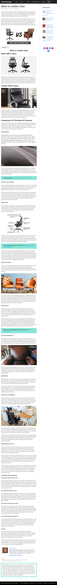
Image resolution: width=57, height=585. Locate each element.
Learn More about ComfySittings (15, 555)
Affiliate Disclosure (52, 583)
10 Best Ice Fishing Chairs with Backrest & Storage (11, 561)
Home (17, 1)
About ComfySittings (24, 583)
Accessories (43, 1)
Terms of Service (39, 583)
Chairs (21, 1)
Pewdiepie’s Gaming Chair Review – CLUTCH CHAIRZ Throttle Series (15, 559)
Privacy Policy (32, 583)
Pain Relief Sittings (35, 1)
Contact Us (45, 583)
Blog (49, 1)
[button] (52, 2)
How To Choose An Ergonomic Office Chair (22, 178)
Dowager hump (28, 237)
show (7, 47)
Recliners (28, 1)
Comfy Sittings (6, 2)
